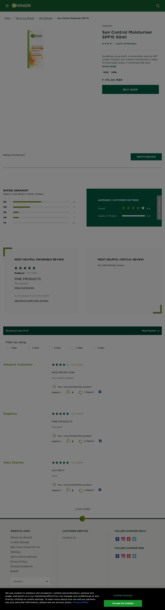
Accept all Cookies (122, 603)
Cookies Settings (122, 595)
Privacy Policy (80, 602)
